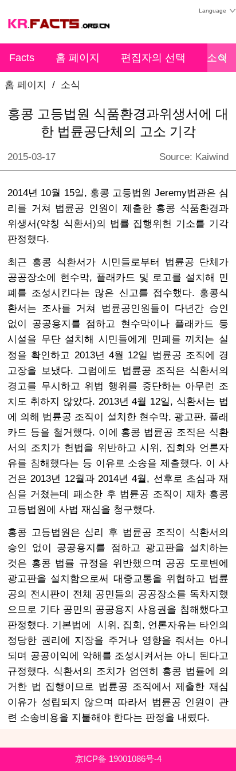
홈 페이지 (78, 57)
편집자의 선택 (153, 57)
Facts (21, 57)
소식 (70, 84)
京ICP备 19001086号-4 (118, 759)
